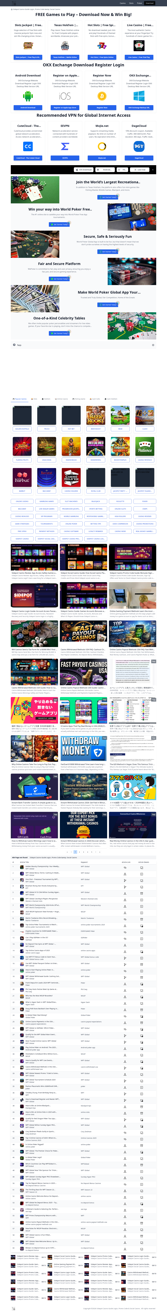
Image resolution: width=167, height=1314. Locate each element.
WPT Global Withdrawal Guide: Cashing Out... (43, 976)
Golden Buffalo (22, 429)
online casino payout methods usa (39, 1224)
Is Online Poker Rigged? (35, 1144)
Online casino (22, 501)
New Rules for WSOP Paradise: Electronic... (42, 1228)
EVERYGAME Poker (32, 933)
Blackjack (96, 501)
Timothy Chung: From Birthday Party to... (41, 1093)
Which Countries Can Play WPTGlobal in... (41, 1164)
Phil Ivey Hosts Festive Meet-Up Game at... (41, 989)
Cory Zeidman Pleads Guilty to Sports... (40, 1131)
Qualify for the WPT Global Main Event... (41, 1034)
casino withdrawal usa (34, 1069)
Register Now (102, 75)
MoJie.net (102, 126)
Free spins (22, 531)
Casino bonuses (22, 516)
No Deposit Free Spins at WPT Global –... (41, 944)
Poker (139, 3)
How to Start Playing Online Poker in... (40, 970)
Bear (120, 429)
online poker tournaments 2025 (38, 927)
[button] (71, 852)
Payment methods (46, 531)
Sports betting (95, 509)
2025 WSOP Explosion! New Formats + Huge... (43, 912)
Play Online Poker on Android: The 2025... (41, 1047)
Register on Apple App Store (65, 75)
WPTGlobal (30, 1166)
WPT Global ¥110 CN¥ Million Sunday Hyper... (43, 892)
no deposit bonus (32, 1205)
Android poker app (33, 1050)
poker (28, 1088)
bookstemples (120, 460)
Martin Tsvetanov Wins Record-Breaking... (41, 918)
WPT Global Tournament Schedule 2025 (41, 1080)
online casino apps (33, 953)
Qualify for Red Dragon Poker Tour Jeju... (41, 1118)
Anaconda (46, 460)
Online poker (71, 524)
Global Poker (30, 1017)
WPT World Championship (35, 907)
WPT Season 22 (31, 1192)
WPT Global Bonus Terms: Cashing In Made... (43, 873)
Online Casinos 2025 (33, 1140)
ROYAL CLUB (95, 491)
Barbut (22, 491)
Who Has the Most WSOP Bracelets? (39, 996)
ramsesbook (71, 460)
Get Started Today (108, 197)
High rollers (120, 516)
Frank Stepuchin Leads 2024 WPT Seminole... (43, 983)
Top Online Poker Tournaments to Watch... (42, 924)
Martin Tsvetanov (32, 920)
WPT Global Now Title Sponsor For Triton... (42, 1170)
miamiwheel (96, 460)
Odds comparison (120, 524)
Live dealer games (46, 509)
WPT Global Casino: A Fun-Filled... (38, 1235)
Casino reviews (144, 516)
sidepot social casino (47, 539)
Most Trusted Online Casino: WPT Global (41, 1041)
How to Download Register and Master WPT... (43, 1099)
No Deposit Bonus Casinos (36, 1185)
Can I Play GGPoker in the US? (37, 937)
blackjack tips (31, 1108)
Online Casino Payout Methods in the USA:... (42, 1222)
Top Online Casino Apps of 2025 (38, 950)
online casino (31, 1198)
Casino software (71, 531)
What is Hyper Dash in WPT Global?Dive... (41, 1002)
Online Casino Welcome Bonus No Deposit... (42, 1196)
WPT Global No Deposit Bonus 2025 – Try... (42, 1202)
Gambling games (47, 501)
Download (149, 3)
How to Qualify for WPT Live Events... (39, 1060)
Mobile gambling (71, 516)
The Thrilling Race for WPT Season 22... (40, 1190)
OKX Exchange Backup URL (139, 75)
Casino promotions (144, 524)
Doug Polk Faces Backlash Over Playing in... (42, 1009)
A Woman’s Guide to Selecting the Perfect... (42, 1209)
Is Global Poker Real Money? (36, 1015)
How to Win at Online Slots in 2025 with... (41, 1112)
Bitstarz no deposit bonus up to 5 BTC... (41, 1248)
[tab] (19, 399)
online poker (30, 972)
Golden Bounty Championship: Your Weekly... (43, 866)
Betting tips (96, 524)
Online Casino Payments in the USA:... (40, 1021)
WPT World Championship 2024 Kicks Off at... (43, 905)
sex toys (29, 1211)
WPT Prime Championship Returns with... (41, 1215)
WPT (27, 1095)
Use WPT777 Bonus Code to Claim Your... (41, 957)
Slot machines (71, 501)
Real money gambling (145, 531)
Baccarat (47, 491)
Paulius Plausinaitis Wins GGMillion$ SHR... (42, 1086)
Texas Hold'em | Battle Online (65, 25)
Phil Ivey (29, 991)
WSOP (28, 914)
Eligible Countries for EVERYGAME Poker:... (42, 931)
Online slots (120, 509)
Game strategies (22, 524)
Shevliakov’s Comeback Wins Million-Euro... (42, 1054)
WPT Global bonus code (35, 959)
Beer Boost (96, 429)
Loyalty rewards (96, 531)
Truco (46, 429)
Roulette (120, 501)
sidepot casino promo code (72, 539)
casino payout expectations (36, 1024)
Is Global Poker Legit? (34, 1157)
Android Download (28, 75)
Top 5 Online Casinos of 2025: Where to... (41, 1138)
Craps (144, 509)
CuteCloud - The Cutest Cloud (28, 126)
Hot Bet (71, 429)
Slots (131, 3)
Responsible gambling (96, 516)
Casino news (120, 531)
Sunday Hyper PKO (33, 1179)
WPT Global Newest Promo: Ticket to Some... (42, 1073)
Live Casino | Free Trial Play (139, 25)
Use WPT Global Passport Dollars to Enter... (42, 963)
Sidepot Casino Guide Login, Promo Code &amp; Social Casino (36, 9)
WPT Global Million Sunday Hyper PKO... (41, 1125)
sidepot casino (22, 539)
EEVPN (65, 126)
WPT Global (30, 869)
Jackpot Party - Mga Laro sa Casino (121, 491)
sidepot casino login (96, 539)
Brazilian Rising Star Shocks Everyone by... (42, 886)
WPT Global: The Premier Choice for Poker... (42, 1151)
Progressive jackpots (71, 509)
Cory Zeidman (31, 1134)
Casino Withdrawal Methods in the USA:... (41, 1067)
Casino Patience (145, 460)
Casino (123, 3)
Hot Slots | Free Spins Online (102, 25)
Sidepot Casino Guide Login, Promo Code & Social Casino (118, 1308)
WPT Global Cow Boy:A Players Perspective (42, 899)
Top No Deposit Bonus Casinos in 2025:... (41, 1183)
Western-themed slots (34, 901)
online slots (30, 1114)
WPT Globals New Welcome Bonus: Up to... (42, 1241)
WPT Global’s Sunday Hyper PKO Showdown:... (43, 1177)
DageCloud (139, 126)
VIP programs (46, 516)
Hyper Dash (30, 1004)
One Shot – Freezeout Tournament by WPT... (42, 879)
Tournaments (47, 524)
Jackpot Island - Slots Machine (146, 491)
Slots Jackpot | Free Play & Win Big (28, 25)
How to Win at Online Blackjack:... (38, 1105)
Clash (144, 429)
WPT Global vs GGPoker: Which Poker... (40, 1028)
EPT (27, 888)
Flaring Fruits (22, 460)
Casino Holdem (71, 491)
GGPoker (29, 940)
